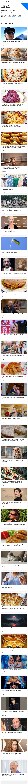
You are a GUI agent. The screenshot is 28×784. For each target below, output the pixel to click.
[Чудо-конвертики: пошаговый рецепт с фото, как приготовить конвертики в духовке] (14, 142)
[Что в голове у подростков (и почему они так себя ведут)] (14, 351)
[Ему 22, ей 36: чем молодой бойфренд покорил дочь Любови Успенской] (14, 665)
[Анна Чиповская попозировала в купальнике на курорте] (14, 498)
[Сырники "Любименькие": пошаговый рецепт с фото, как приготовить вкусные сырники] (14, 372)
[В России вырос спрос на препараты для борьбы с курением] (14, 581)
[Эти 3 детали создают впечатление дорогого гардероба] (14, 456)
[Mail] (4, 1)
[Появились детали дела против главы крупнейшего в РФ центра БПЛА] (14, 163)
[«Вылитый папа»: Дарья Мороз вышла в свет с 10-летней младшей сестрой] (14, 225)
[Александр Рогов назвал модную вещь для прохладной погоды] (14, 770)
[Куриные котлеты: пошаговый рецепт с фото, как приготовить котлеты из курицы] (14, 539)
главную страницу (16, 16)
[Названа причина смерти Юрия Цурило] (14, 728)
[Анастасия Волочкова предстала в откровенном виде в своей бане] (14, 414)
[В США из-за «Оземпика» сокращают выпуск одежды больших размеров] (14, 183)
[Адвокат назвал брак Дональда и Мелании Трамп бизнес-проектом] (14, 393)
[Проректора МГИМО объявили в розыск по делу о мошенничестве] (14, 707)
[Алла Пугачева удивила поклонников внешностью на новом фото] (14, 686)
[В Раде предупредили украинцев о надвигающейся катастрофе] (14, 246)
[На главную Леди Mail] (7, 1)
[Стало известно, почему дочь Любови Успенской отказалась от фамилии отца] (14, 749)
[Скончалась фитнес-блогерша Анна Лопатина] (14, 37)
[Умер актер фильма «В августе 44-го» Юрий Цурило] (14, 309)
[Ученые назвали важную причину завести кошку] (14, 560)
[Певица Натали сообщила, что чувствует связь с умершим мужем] (14, 330)
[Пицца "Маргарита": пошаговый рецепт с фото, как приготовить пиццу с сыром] (14, 121)
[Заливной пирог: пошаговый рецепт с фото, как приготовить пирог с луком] (14, 288)
